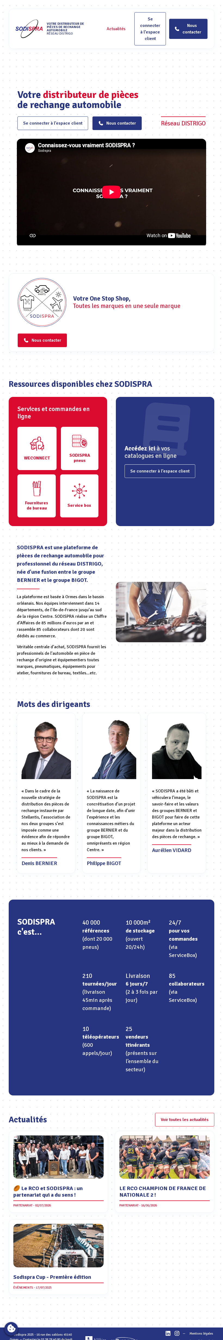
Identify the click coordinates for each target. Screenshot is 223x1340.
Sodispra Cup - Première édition (52, 1277)
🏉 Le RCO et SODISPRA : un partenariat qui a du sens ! (48, 1191)
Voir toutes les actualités (185, 1119)
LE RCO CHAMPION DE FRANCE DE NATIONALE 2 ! (162, 1191)
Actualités (116, 29)
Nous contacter (121, 123)
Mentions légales (201, 1334)
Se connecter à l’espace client (150, 28)
